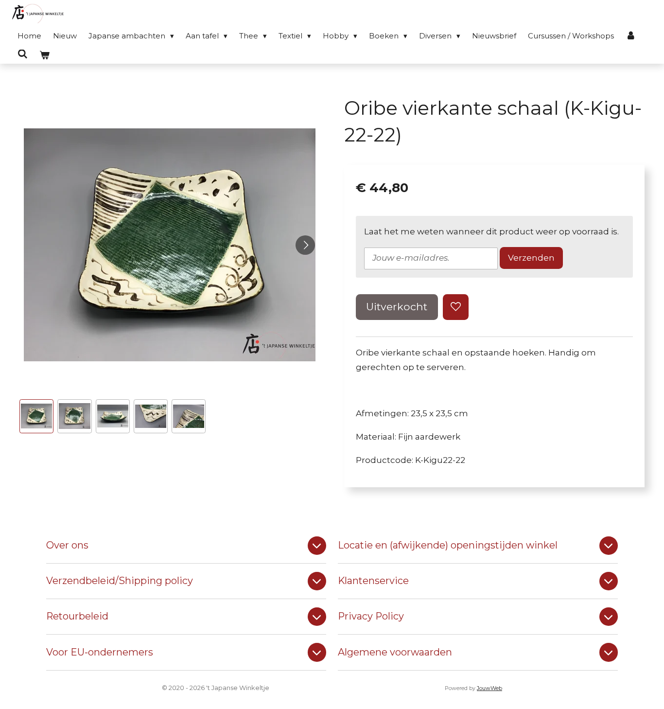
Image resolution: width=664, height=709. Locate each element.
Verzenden (531, 258)
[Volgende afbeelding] (305, 245)
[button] (36, 416)
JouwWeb (489, 688)
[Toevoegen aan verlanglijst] (456, 307)
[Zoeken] (23, 54)
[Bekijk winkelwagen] (44, 55)
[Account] (631, 35)
